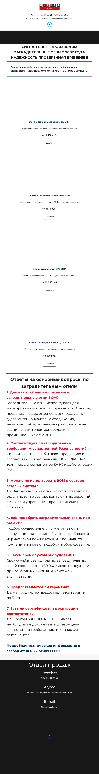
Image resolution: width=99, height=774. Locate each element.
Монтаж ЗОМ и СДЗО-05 (21, 37)
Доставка (58, 37)
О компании (88, 37)
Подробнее (49, 143)
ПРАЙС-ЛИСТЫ (43, 37)
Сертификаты (73, 37)
